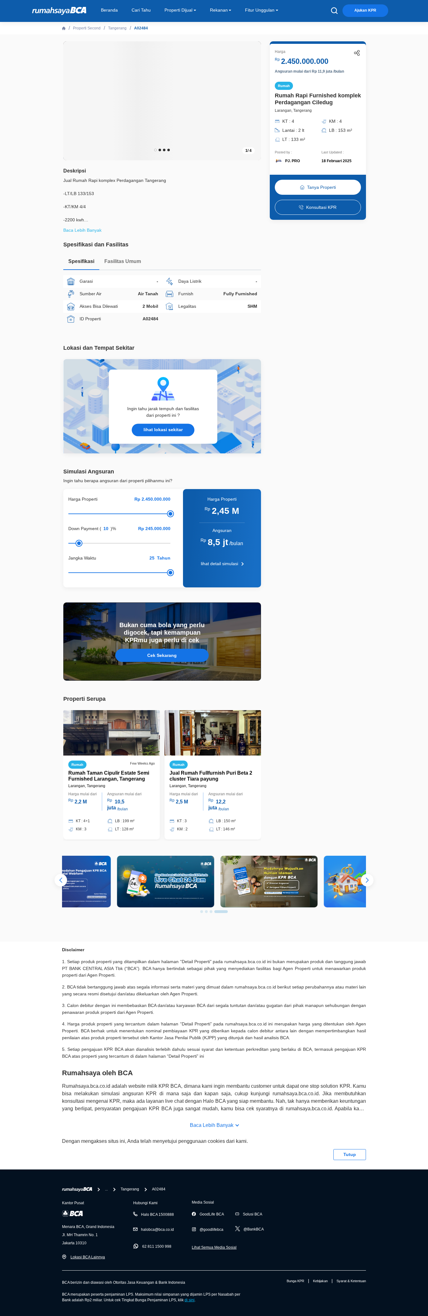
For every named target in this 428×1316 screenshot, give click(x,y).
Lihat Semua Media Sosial (214, 1247)
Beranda (109, 10)
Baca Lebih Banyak (211, 1125)
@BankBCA (253, 1229)
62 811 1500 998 (156, 1246)
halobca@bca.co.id (157, 1229)
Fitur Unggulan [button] (259, 10)
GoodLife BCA (212, 1214)
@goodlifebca (211, 1229)
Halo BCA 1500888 (157, 1214)
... (106, 1189)
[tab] (81, 263)
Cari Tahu (141, 10)
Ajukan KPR (365, 10)
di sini (190, 1300)
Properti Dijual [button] (178, 10)
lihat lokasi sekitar (163, 429)
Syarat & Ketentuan (351, 1281)
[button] (251, 100)
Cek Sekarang (162, 655)
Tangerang (117, 28)
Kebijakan (320, 1281)
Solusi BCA (252, 1214)
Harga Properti (82, 499)
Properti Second (87, 28)
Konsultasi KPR (321, 207)
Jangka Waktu (82, 557)
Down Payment (83, 528)
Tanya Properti (321, 187)
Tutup (349, 1154)
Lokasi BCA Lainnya (87, 1257)
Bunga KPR (295, 1281)
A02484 (141, 28)
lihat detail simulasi (219, 563)
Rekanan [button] (219, 10)
